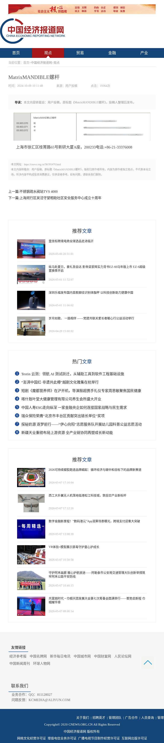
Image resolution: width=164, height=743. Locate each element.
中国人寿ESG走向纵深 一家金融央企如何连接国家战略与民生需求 (74, 408)
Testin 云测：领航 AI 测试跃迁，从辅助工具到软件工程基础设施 (72, 374)
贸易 (80, 53)
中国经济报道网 (41, 62)
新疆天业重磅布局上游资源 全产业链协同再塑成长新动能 (67, 433)
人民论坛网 (122, 656)
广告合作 (130, 717)
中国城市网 (82, 656)
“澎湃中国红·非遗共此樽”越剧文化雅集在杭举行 (60, 382)
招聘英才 (98, 717)
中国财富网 (102, 656)
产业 (144, 53)
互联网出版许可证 (134, 738)
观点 (48, 53)
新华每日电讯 (60, 656)
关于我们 (82, 717)
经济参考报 (17, 656)
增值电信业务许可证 (62, 738)
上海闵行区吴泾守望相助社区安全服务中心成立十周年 (60, 198)
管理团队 (114, 717)
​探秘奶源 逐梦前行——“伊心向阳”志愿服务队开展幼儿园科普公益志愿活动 (81, 424)
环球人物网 (41, 663)
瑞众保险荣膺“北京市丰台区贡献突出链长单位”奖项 (63, 416)
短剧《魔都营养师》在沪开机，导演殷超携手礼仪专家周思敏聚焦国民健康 (81, 391)
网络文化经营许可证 (31, 738)
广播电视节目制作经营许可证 (99, 738)
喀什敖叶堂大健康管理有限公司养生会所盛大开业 (61, 399)
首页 (16, 53)
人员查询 (146, 717)
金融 (112, 53)
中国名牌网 (38, 656)
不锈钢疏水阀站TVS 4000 (38, 191)
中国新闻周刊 (19, 663)
